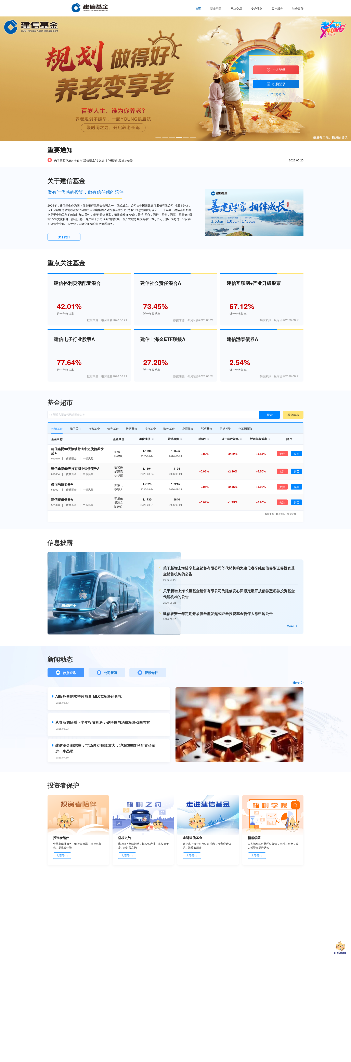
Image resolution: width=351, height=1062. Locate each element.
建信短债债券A (62, 499)
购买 (296, 454)
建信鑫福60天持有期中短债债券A (75, 468)
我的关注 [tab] (75, 428)
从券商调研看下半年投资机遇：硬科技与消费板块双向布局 (102, 722)
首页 (198, 8)
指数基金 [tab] (94, 428)
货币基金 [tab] (187, 428)
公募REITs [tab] (245, 428)
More (290, 626)
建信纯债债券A (62, 484)
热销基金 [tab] (57, 428)
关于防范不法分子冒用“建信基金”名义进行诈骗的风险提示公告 (93, 160)
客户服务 (277, 8)
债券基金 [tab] (113, 428)
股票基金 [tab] (131, 428)
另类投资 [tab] (225, 428)
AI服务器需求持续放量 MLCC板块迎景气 (88, 696)
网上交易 (236, 8)
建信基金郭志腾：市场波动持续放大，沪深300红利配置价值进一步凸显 (105, 748)
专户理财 (256, 8)
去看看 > (62, 855)
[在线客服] (340, 948)
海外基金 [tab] (169, 428)
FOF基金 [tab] (206, 428)
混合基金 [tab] (150, 428)
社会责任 (297, 8)
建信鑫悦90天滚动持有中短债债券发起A (77, 450)
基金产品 (215, 8)
